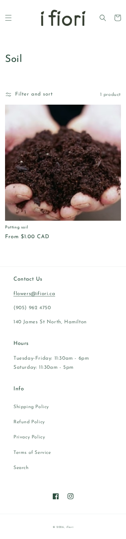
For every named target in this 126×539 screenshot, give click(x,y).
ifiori (69, 527)
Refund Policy (29, 422)
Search (21, 467)
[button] (8, 17)
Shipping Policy (31, 406)
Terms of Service (32, 452)
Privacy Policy (29, 437)
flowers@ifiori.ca (34, 293)
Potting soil (16, 227)
